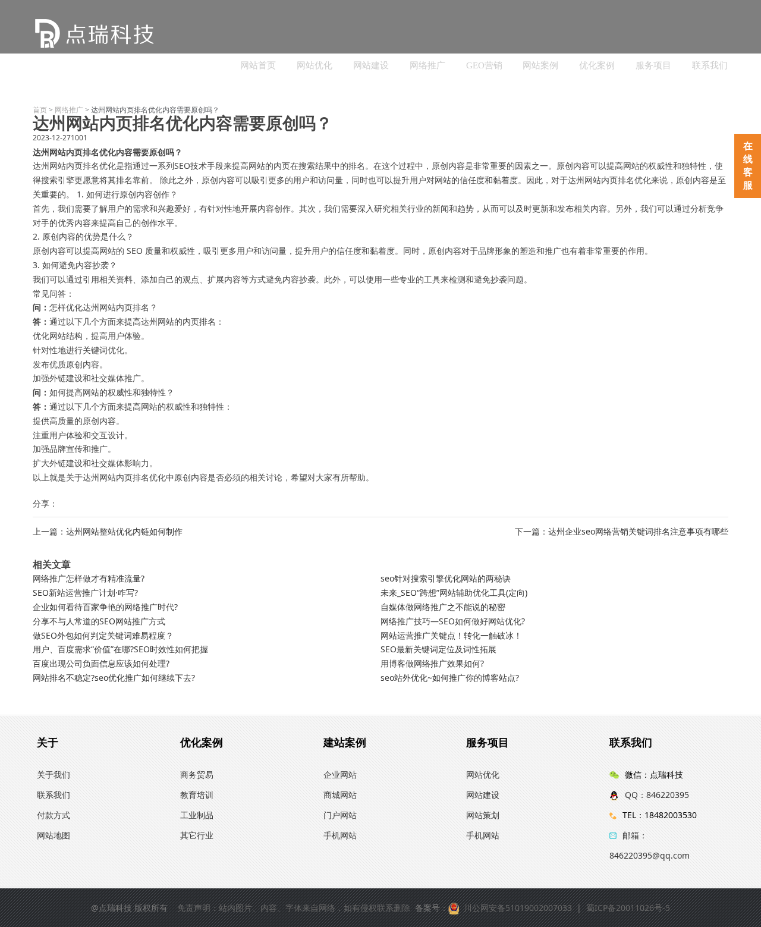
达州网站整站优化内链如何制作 (124, 531)
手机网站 (340, 835)
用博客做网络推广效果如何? (432, 663)
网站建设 (371, 65)
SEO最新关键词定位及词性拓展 (438, 649)
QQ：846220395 (657, 794)
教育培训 (196, 794)
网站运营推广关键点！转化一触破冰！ (451, 635)
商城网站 (340, 794)
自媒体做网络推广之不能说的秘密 (442, 606)
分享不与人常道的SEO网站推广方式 (99, 621)
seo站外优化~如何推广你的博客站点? (449, 677)
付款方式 (53, 815)
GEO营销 (484, 65)
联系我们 (710, 65)
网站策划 (482, 815)
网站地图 (53, 835)
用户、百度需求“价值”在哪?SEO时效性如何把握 (120, 649)
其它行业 (196, 835)
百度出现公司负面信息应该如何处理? (101, 663)
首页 (40, 110)
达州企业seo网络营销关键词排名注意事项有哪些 (638, 531)
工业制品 (196, 815)
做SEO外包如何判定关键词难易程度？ (103, 635)
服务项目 (653, 65)
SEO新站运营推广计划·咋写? (85, 592)
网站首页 (258, 65)
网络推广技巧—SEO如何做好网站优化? (452, 621)
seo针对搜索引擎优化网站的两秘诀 (445, 578)
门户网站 (340, 815)
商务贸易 (196, 774)
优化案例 (597, 65)
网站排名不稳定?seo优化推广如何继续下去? (114, 677)
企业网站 (340, 774)
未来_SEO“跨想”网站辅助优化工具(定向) (453, 592)
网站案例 (540, 65)
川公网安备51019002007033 (518, 907)
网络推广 (427, 65)
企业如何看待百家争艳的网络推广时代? (105, 606)
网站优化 (314, 65)
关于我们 (53, 774)
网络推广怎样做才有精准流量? (88, 578)
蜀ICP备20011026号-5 (628, 907)
